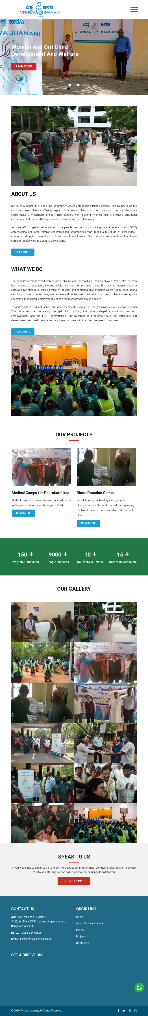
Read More (24, 74)
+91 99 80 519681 (74, 881)
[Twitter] (124, 1011)
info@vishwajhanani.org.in (35, 938)
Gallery (80, 930)
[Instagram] (135, 1011)
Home (79, 917)
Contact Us (83, 943)
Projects (81, 936)
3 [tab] (79, 88)
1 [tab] (70, 88)
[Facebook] (118, 1011)
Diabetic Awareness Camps (99, 493)
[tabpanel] (74, 57)
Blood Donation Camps (31, 493)
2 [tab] (75, 88)
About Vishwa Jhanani (89, 923)
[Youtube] (130, 1011)
